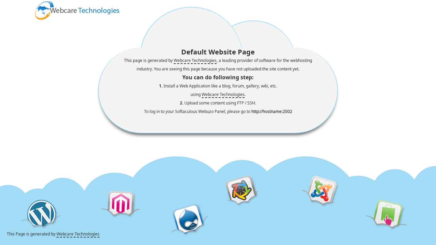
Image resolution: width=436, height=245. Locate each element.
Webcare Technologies (195, 60)
